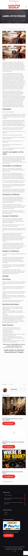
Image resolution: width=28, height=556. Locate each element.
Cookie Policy (9, 548)
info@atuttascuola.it (14, 1)
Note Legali (20, 549)
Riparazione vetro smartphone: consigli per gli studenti (13, 503)
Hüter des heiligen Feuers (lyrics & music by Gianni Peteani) (13, 498)
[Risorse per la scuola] (14, 7)
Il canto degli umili (8, 495)
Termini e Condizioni (17, 548)
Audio (6, 512)
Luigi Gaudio (12, 28)
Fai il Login (8, 535)
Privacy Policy (22, 546)
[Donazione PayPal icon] (15, 3)
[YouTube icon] (14, 3)
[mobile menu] (26, 7)
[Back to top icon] (25, 553)
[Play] (14, 52)
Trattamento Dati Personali (11, 549)
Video (6, 514)
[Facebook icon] (12, 3)
